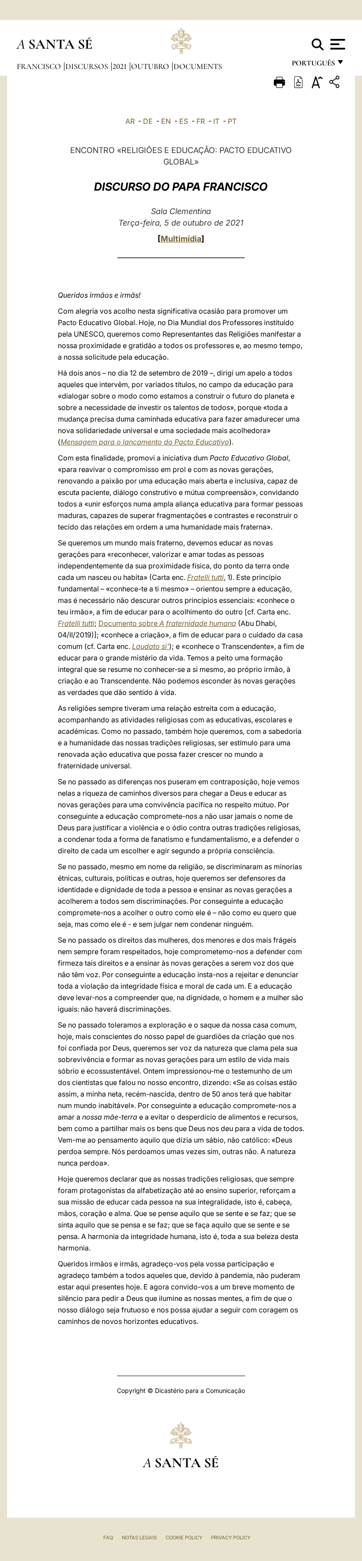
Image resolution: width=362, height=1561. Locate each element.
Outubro (151, 66)
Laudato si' (150, 646)
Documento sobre (167, 623)
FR (200, 121)
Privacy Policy (230, 1537)
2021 (120, 66)
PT (232, 121)
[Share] (335, 83)
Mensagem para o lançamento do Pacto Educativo (144, 441)
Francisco (40, 66)
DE (148, 121)
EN (166, 121)
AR (130, 121)
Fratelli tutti (205, 577)
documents (197, 66)
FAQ (108, 1537)
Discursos (87, 66)
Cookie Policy (184, 1537)
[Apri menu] (336, 44)
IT (216, 121)
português (313, 65)
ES (183, 121)
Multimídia (181, 238)
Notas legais (139, 1537)
